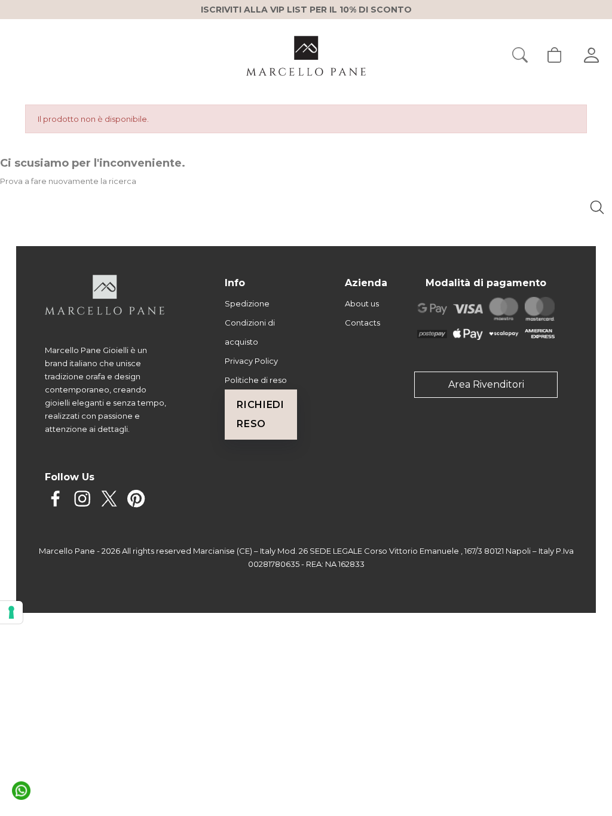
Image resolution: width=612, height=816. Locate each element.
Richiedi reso (260, 414)
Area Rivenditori (486, 384)
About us (362, 303)
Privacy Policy (251, 361)
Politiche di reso (256, 380)
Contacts (362, 322)
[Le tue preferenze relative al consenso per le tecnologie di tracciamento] (11, 612)
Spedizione (247, 303)
